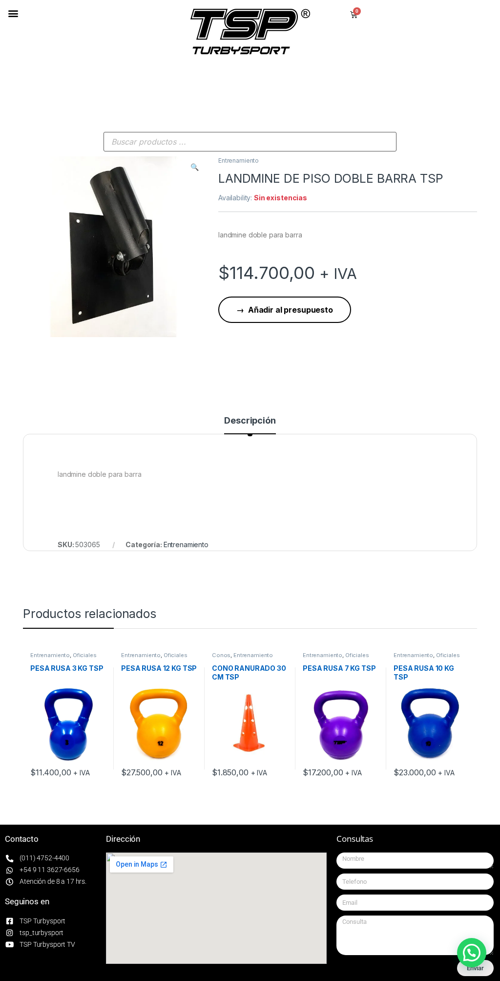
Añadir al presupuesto (290, 310)
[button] (13, 13)
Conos (221, 655)
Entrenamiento (238, 160)
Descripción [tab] (249, 421)
